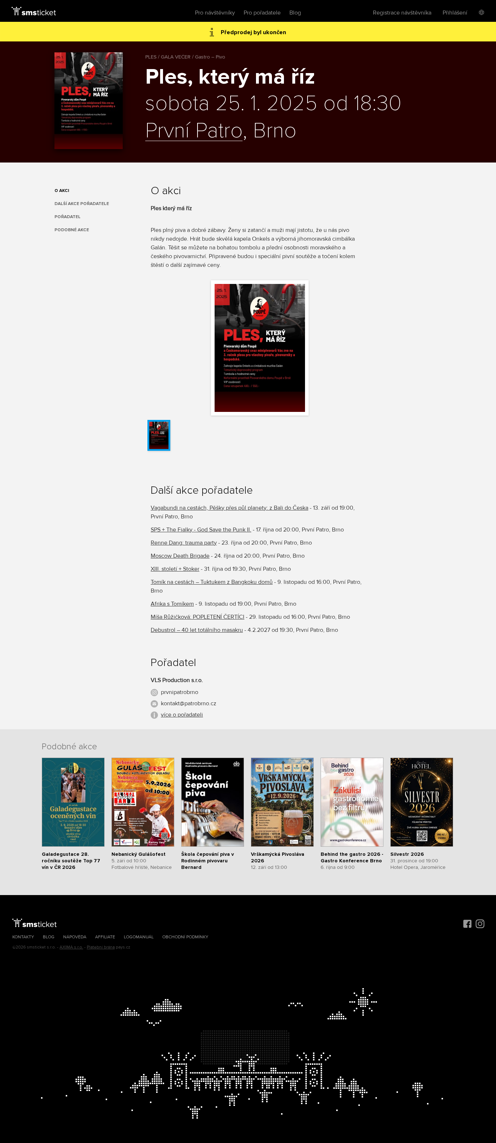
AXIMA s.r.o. (71, 947)
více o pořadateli (182, 714)
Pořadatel (67, 217)
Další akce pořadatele (81, 203)
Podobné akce (71, 230)
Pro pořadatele (262, 12)
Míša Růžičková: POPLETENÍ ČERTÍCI (197, 617)
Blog (295, 12)
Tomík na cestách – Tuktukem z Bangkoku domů (212, 582)
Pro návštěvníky (215, 12)
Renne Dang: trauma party (184, 542)
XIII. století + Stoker (175, 569)
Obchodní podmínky (185, 937)
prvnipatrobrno (179, 692)
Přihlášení (455, 12)
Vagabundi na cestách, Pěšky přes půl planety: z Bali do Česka (229, 508)
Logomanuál (139, 937)
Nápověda (74, 937)
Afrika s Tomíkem (172, 603)
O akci (61, 190)
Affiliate (105, 937)
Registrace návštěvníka (402, 12)
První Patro (194, 131)
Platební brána (101, 947)
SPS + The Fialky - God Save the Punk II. (201, 529)
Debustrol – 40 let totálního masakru (197, 630)
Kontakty (23, 937)
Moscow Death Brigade (180, 556)
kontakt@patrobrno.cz (188, 703)
